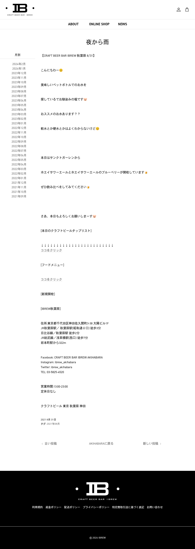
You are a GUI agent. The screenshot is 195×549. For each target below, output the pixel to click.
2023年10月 (19, 82)
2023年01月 (19, 123)
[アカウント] (178, 9)
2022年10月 (19, 137)
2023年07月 (19, 96)
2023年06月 (19, 100)
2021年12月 (19, 183)
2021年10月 (19, 192)
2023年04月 (19, 110)
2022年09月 (19, 142)
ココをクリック (51, 250)
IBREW (102, 537)
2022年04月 (19, 164)
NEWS (122, 24)
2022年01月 (19, 178)
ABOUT (73, 24)
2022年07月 (19, 151)
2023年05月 (19, 105)
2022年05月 (19, 160)
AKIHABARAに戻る (101, 444)
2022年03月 (19, 169)
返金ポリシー (54, 507)
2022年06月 (19, 155)
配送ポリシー (72, 507)
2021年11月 (19, 187)
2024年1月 (19, 69)
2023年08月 (19, 91)
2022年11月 (19, 132)
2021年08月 (53, 423)
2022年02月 (19, 174)
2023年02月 (19, 119)
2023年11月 (19, 78)
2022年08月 (19, 146)
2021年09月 (19, 196)
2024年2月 (19, 64)
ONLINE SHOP (99, 24)
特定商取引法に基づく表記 (128, 507)
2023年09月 (19, 87)
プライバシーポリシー (96, 507)
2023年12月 (19, 73)
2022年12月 (19, 128)
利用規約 (37, 507)
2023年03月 (19, 114)
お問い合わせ (155, 507)
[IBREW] (20, 9)
